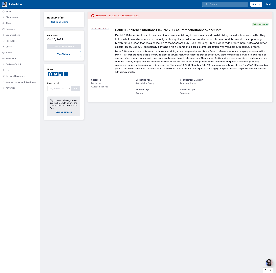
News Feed (9, 58)
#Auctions (185, 93)
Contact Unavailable (63, 46)
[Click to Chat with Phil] (269, 262)
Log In (269, 4)
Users (7, 46)
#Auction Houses (99, 86)
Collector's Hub (12, 64)
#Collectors (96, 83)
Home (7, 11)
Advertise (8, 88)
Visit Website (63, 54)
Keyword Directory (13, 76)
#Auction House (188, 83)
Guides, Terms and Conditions (19, 82)
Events (7, 52)
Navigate (8, 29)
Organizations (11, 35)
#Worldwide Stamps (146, 83)
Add (75, 88)
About (7, 23)
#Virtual (139, 93)
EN (266, 270)
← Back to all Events (57, 22)
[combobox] (268, 270)
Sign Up (256, 4)
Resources (9, 41)
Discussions (10, 17)
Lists (6, 70)
